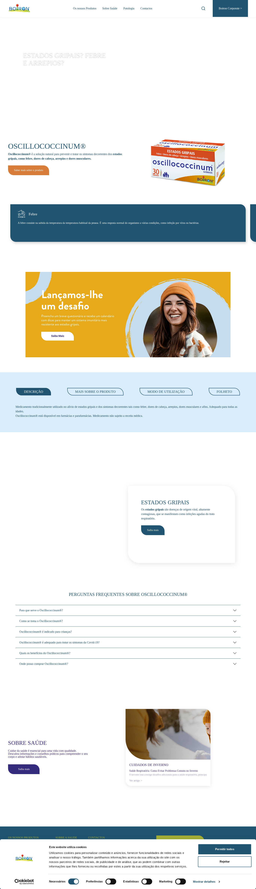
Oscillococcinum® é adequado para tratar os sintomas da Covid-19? (59, 642)
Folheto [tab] (224, 392)
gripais (12, 158)
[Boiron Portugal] (19, 8)
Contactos (146, 8)
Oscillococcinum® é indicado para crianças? (45, 631)
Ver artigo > (135, 780)
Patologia (128, 8)
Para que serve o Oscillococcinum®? (41, 610)
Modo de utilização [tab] (166, 392)
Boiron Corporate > (230, 8)
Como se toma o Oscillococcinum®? (41, 621)
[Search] (203, 8)
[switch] (111, 881)
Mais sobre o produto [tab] (95, 392)
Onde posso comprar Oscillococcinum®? (43, 663)
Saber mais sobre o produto (28, 170)
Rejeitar (225, 861)
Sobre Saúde (109, 8)
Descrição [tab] (33, 392)
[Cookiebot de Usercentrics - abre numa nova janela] (24, 881)
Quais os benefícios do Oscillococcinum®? (44, 653)
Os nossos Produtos (84, 8)
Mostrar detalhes (204, 881)
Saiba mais (153, 530)
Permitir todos (224, 849)
